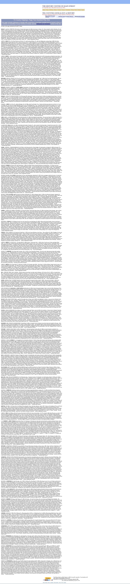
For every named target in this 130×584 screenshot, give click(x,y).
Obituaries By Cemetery (80, 16)
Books (55, 9)
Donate (79, 9)
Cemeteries (68, 9)
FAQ (62, 582)
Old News (51, 9)
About (46, 582)
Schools (59, 9)
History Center (74, 9)
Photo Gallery (56, 582)
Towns (47, 9)
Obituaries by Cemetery (43, 24)
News (49, 582)
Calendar (51, 582)
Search (82, 9)
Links (60, 582)
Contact (64, 582)
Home (44, 9)
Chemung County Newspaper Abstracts (65, 16)
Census (63, 9)
